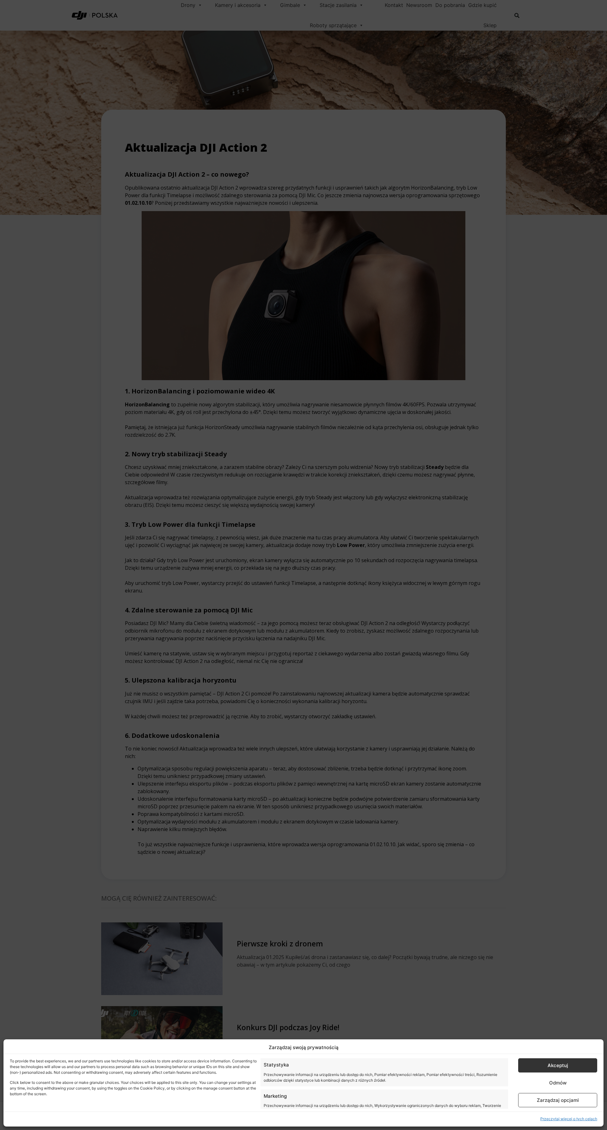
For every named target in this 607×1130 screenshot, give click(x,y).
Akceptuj (558, 1065)
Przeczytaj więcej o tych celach (568, 1118)
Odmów (558, 1083)
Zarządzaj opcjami (558, 1100)
